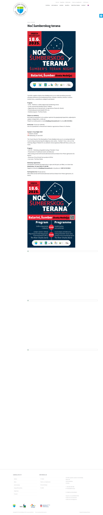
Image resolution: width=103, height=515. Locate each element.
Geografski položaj (18, 488)
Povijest (16, 494)
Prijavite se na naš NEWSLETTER (72, 495)
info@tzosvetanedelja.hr (72, 492)
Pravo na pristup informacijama (41, 512)
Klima (15, 482)
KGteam (88, 512)
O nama (42, 478)
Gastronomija (17, 485)
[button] (101, 16)
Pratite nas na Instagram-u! (71, 499)
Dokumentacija (43, 484)
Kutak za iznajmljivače (76, 2)
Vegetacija (16, 491)
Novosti (57, 2)
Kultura (15, 479)
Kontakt (42, 487)
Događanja (62, 2)
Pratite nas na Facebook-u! (71, 497)
